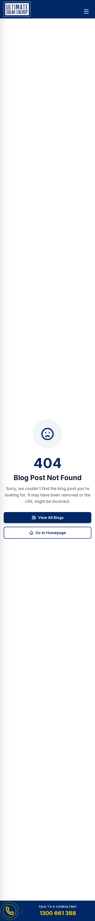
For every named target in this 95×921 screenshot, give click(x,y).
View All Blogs (51, 517)
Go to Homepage (51, 532)
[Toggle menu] (86, 11)
